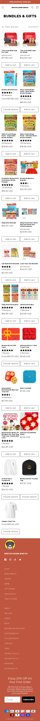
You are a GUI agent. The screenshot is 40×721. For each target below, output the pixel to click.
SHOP (7, 569)
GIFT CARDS (9, 589)
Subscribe (28, 699)
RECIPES (8, 613)
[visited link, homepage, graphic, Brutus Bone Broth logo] (20, 7)
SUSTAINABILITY (11, 634)
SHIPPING (8, 664)
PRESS (7, 618)
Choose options (10, 109)
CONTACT (8, 644)
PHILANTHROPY (11, 639)
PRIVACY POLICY (11, 654)
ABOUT (7, 608)
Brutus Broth (15, 719)
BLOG (6, 623)
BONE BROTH (10, 574)
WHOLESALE (10, 594)
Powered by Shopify (27, 719)
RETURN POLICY (11, 659)
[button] (2, 7)
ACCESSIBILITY (11, 669)
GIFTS (6, 584)
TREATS (7, 579)
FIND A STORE (10, 599)
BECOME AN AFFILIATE (14, 629)
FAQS (6, 648)
